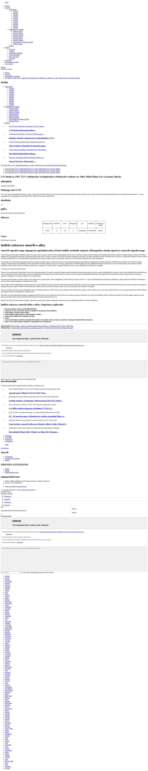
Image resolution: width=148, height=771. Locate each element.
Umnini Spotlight (14, 55)
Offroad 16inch (18, 33)
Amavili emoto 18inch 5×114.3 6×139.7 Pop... (28, 393)
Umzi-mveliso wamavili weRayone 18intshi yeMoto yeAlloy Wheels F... (38, 424)
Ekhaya (7, 6)
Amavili (7, 8)
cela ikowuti (5, 448)
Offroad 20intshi (18, 40)
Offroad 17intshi (18, 35)
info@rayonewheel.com (16, 486)
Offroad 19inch (18, 38)
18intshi (15, 20)
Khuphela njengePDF (8, 186)
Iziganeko (12, 58)
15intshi (15, 15)
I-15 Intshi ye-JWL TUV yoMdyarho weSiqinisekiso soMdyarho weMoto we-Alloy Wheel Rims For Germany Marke (42, 78)
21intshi (15, 26)
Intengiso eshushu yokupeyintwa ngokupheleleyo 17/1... (32, 138)
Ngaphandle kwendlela (16, 29)
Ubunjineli (8, 60)
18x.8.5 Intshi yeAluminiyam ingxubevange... (27, 146)
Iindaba (7, 47)
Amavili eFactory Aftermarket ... (22, 161)
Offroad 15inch (18, 31)
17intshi (15, 18)
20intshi (15, 24)
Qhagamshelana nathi (12, 62)
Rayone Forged (14, 57)
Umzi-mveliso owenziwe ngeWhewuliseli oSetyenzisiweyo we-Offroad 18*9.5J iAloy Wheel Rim (42, 326)
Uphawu (11, 51)
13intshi (15, 11)
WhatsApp (7, 496)
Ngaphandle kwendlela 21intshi (23, 42)
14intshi (15, 13)
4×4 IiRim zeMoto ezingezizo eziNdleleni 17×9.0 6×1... (31, 408)
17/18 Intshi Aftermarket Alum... (22, 130)
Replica (11, 46)
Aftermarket (13, 9)
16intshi (15, 17)
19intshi (15, 22)
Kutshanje (12, 49)
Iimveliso (8, 74)
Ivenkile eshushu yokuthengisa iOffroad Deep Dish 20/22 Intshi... (35, 401)
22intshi (15, 28)
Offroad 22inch (18, 44)
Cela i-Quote (9, 64)
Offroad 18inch (18, 37)
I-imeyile (7, 499)
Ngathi (7, 469)
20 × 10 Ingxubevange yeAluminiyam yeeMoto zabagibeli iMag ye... (37, 416)
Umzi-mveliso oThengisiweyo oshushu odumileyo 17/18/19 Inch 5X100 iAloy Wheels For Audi (42, 328)
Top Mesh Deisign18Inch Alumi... (22, 154)
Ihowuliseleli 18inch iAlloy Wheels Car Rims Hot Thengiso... (33, 432)
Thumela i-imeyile (6, 493)
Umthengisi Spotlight (15, 53)
